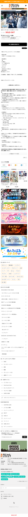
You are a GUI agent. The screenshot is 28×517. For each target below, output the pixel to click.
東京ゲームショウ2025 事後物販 (9, 302)
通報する (25, 157)
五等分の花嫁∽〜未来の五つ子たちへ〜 (10, 299)
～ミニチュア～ (4, 332)
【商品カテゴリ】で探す (6, 323)
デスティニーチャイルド (6, 311)
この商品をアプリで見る (14, 153)
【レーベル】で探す (5, 320)
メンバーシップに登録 (6, 36)
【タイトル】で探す (5, 317)
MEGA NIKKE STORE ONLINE (7, 290)
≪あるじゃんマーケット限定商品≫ (9, 314)
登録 (24, 436)
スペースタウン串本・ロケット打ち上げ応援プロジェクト (12, 348)
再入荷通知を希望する (14, 44)
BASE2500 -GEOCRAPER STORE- (8, 335)
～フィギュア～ (4, 338)
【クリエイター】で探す (6, 326)
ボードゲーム (4, 344)
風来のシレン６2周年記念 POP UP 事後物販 (10, 308)
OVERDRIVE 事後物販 (6, 305)
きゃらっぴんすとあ (5, 296)
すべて (4, 165)
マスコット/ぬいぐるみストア (7, 351)
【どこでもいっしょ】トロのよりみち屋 (10, 293)
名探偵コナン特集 (5, 341)
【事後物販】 (4, 354)
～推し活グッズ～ (5, 329)
